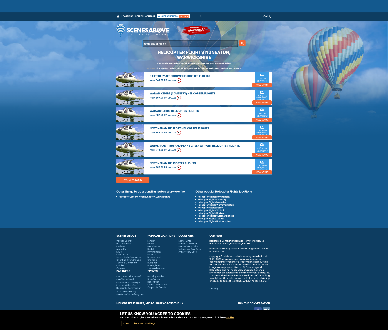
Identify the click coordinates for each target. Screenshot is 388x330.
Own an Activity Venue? (128, 278)
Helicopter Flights (179, 68)
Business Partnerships (128, 285)
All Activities (162, 68)
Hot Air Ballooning (211, 68)
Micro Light (195, 68)
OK (126, 323)
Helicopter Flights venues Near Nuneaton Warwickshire (202, 63)
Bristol (150, 249)
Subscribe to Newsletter (129, 257)
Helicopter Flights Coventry (212, 199)
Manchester (154, 246)
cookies (230, 317)
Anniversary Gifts (188, 251)
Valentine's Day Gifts (190, 249)
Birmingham (154, 251)
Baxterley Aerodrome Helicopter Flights (180, 76)
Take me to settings (144, 323)
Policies (120, 265)
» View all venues (156, 268)
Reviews (120, 246)
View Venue (262, 85)
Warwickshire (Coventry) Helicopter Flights (182, 93)
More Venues (133, 180)
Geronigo (197, 30)
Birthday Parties (155, 276)
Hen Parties (153, 281)
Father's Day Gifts (188, 243)
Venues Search (124, 240)
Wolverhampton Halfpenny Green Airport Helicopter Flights (195, 145)
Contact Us (122, 254)
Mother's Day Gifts (188, 246)
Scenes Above (164, 63)
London (151, 240)
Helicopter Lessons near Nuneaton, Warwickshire (144, 196)
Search (139, 16)
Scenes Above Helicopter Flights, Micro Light (147, 30)
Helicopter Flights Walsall (211, 210)
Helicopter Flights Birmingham (214, 196)
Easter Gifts (185, 240)
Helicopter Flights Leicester (212, 202)
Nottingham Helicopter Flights (173, 163)
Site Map (214, 288)
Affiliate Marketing (130, 293)
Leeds (150, 243)
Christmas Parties (157, 284)
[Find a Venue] (190, 43)
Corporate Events (156, 287)
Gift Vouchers (173, 16)
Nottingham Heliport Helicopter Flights (179, 128)
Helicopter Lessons (231, 68)
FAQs (119, 251)
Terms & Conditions (126, 262)
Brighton (151, 254)
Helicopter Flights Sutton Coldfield (216, 215)
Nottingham (154, 265)
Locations (127, 16)
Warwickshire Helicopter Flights (174, 110)
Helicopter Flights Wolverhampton (216, 204)
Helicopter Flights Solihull (211, 218)
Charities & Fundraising (128, 259)
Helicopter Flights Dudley (211, 213)
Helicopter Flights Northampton (214, 221)
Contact (150, 16)
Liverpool (152, 262)
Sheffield (152, 259)
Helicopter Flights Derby (210, 207)
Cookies (120, 268)
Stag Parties (154, 279)
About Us (121, 249)
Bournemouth (154, 257)
